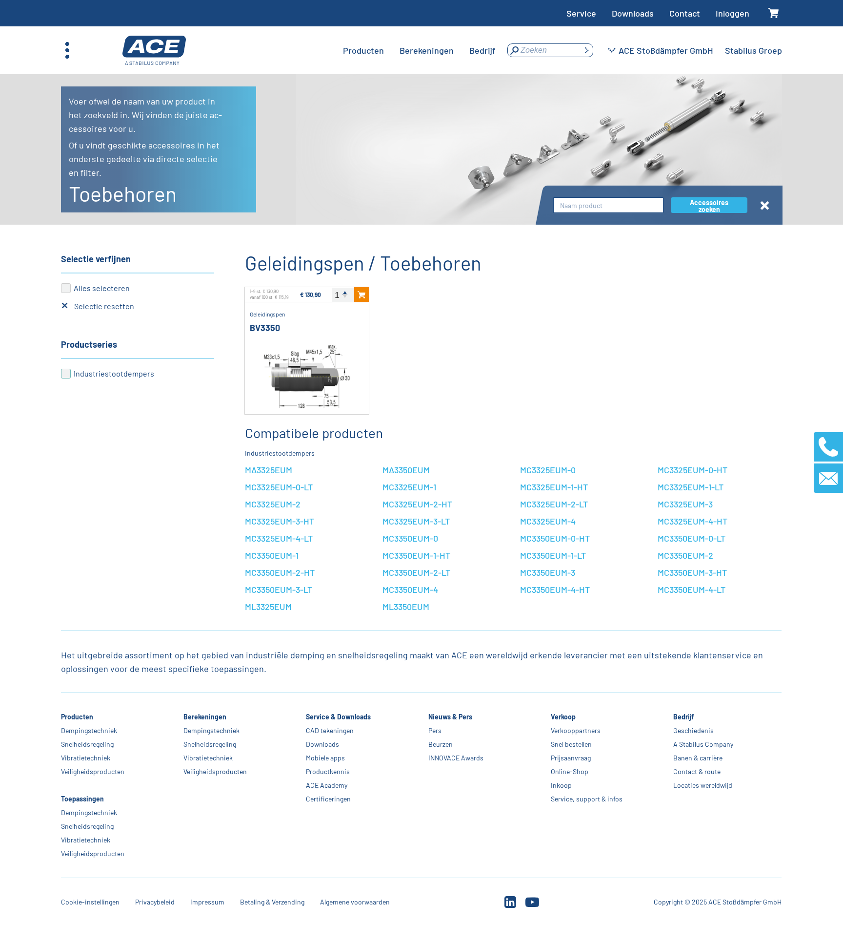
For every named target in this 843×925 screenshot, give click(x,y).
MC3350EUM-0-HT (555, 538)
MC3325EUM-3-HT (279, 521)
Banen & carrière (698, 758)
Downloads (633, 13)
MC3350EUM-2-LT (416, 572)
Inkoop (561, 785)
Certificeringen (328, 799)
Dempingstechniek (89, 730)
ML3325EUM (268, 606)
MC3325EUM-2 (273, 504)
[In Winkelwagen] (361, 294)
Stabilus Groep (753, 50)
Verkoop (563, 717)
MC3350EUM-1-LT (553, 555)
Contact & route (697, 771)
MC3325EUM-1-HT (554, 487)
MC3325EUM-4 (548, 521)
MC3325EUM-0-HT (692, 469)
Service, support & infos (586, 799)
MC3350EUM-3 (547, 572)
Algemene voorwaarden (355, 902)
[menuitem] (363, 50)
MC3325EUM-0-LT (279, 487)
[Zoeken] (586, 50)
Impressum (207, 902)
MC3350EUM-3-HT (692, 572)
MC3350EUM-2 (685, 555)
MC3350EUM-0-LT (691, 538)
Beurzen (440, 744)
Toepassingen (82, 799)
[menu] (419, 50)
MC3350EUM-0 (410, 538)
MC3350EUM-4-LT (691, 589)
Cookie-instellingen (90, 902)
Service (581, 13)
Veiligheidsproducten (92, 771)
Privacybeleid (155, 902)
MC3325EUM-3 (685, 504)
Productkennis (328, 771)
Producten (77, 717)
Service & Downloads (338, 717)
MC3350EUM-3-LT (278, 589)
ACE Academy (326, 785)
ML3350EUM (405, 606)
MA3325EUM (268, 469)
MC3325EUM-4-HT (692, 521)
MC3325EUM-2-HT (417, 504)
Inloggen (732, 13)
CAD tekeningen (330, 730)
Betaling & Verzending (272, 902)
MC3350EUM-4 (410, 589)
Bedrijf (683, 717)
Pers (435, 730)
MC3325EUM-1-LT (690, 487)
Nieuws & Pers (450, 717)
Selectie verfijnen (96, 258)
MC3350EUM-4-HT (555, 589)
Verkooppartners (576, 730)
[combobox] (608, 205)
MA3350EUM (406, 469)
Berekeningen (204, 717)
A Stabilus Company (703, 744)
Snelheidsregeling (87, 744)
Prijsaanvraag (571, 758)
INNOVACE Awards (455, 758)
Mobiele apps (325, 758)
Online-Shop (569, 771)
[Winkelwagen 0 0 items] (773, 13)
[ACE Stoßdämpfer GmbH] (154, 50)
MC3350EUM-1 (272, 555)
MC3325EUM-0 (548, 469)
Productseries (89, 344)
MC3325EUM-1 (409, 487)
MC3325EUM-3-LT (416, 521)
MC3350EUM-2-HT (280, 572)
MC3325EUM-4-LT (279, 538)
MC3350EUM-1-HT (416, 555)
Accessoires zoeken (709, 205)
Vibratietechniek (85, 758)
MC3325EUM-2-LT (554, 504)
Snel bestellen (571, 744)
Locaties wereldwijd (702, 785)
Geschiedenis (693, 730)
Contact (684, 13)
